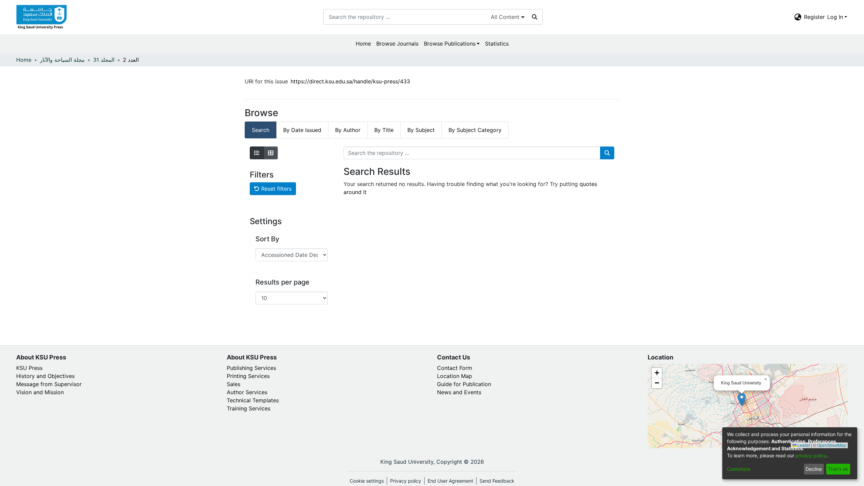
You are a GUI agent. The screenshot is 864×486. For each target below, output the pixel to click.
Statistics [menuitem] (497, 43)
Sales (233, 384)
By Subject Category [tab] (475, 130)
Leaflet (803, 445)
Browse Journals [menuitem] (397, 43)
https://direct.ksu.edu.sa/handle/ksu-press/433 (350, 81)
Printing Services (248, 376)
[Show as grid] (271, 152)
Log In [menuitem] (835, 17)
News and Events (459, 392)
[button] (741, 399)
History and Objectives (45, 376)
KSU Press (29, 367)
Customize (738, 469)
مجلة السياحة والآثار (62, 59)
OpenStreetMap (831, 445)
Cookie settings (367, 481)
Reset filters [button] (276, 188)
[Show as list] (257, 152)
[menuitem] (797, 17)
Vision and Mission (40, 392)
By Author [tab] (347, 130)
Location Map (454, 376)
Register (814, 17)
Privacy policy (405, 481)
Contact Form (454, 367)
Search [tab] (260, 130)
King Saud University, (407, 461)
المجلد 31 (103, 59)
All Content (506, 17)
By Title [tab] (384, 130)
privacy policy (811, 455)
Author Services (247, 392)
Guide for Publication (464, 384)
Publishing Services (251, 367)
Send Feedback (497, 481)
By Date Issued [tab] (302, 130)
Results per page (282, 282)
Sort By (267, 239)
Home (23, 59)
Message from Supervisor (49, 384)
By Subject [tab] (421, 130)
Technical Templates (253, 400)
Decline (814, 469)
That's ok (838, 469)
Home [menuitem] (363, 43)
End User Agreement (450, 481)
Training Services (248, 408)
